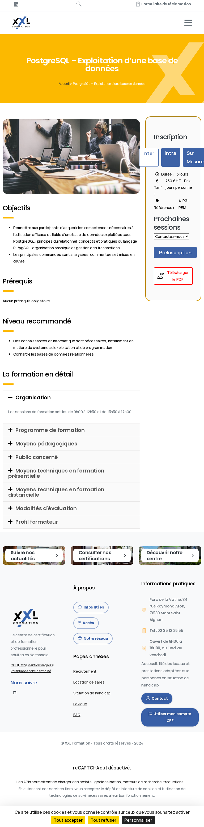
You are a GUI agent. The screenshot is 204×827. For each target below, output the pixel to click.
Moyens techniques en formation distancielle (56, 492)
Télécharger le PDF (178, 276)
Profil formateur (36, 522)
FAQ (76, 714)
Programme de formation (50, 430)
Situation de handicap (91, 692)
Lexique (80, 703)
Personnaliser (138, 820)
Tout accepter (68, 820)
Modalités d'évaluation (46, 508)
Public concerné (36, 457)
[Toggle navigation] (188, 22)
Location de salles (89, 682)
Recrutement (84, 671)
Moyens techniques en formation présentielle (56, 473)
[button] (71, 397)
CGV (22, 665)
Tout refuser (103, 820)
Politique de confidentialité (31, 671)
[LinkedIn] (16, 4)
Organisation (33, 397)
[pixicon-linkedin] (15, 692)
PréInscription (175, 252)
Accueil (64, 84)
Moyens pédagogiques (46, 443)
